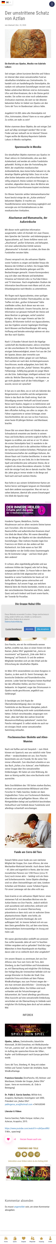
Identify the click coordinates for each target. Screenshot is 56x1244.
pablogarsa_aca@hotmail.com (18, 1104)
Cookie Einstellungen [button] (13, 629)
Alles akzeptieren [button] (43, 629)
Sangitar (23, 1242)
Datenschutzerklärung (13, 621)
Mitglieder (32, 1242)
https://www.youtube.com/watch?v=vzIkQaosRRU (27, 1128)
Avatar (50, 1242)
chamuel (11, 25)
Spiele (15, 1242)
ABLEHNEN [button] (29, 629)
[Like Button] (8, 1139)
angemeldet (19, 1206)
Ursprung (41, 1242)
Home (6, 1242)
